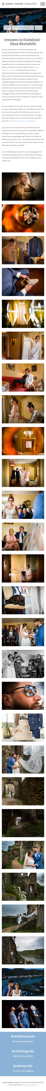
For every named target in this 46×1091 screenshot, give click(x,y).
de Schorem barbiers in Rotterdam (22, 121)
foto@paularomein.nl (30, 1085)
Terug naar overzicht (23, 27)
